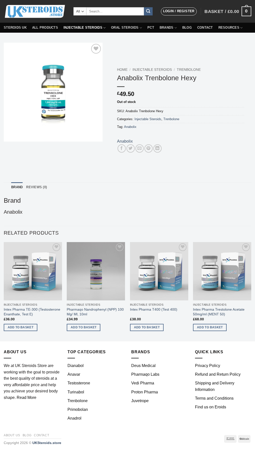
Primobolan (77, 409)
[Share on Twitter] (131, 148)
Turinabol (75, 392)
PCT (150, 27)
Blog (187, 27)
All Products (45, 27)
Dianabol (75, 365)
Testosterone (78, 383)
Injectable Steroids (83, 27)
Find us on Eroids (210, 407)
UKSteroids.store (46, 443)
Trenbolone (189, 70)
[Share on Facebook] (122, 148)
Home (122, 70)
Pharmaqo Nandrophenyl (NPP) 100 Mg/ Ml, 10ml (95, 311)
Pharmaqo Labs (145, 374)
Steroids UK (15, 27)
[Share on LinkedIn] (157, 148)
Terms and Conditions (214, 398)
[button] (179, 11)
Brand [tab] (17, 187)
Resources (228, 27)
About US (12, 435)
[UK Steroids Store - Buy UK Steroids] (35, 11)
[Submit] (148, 11)
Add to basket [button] (21, 327)
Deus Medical (143, 365)
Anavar (73, 374)
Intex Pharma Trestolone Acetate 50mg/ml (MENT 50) (219, 311)
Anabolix (130, 127)
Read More (26, 397)
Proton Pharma (144, 392)
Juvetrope (140, 401)
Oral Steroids (124, 27)
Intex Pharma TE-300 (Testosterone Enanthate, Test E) (32, 311)
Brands (167, 27)
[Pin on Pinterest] (148, 148)
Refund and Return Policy (218, 374)
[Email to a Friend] (139, 148)
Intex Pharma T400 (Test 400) (153, 309)
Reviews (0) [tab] (36, 187)
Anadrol (74, 418)
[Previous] (4, 291)
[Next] (251, 291)
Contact (205, 27)
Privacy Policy (207, 365)
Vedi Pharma (142, 383)
